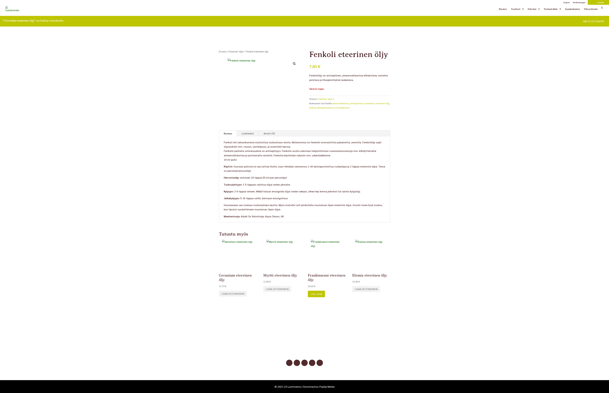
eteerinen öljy (382, 103)
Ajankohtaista (572, 9)
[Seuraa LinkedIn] (312, 363)
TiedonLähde (551, 9)
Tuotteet (515, 9)
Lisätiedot (248, 133)
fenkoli (312, 107)
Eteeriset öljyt (236, 51)
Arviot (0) (269, 133)
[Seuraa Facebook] (289, 363)
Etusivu (503, 9)
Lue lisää (316, 294)
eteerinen (369, 103)
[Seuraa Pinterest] (304, 363)
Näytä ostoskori (593, 21)
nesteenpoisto (342, 107)
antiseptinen (356, 103)
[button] (294, 64)
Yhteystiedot (591, 9)
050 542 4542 (304, 348)
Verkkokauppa (579, 2)
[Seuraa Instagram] (297, 363)
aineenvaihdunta (340, 103)
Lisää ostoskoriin (232, 293)
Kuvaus (228, 133)
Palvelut (532, 9)
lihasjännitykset (325, 107)
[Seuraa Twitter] (320, 363)
